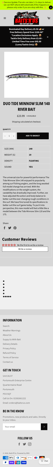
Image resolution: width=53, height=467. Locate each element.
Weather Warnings (11, 330)
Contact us (8, 362)
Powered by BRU (23, 453)
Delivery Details (10, 344)
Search (6, 326)
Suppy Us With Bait (12, 339)
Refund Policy (9, 353)
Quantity (7, 129)
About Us (7, 335)
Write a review (25, 249)
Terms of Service (11, 357)
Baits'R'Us (12, 453)
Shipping (16, 121)
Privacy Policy (9, 348)
